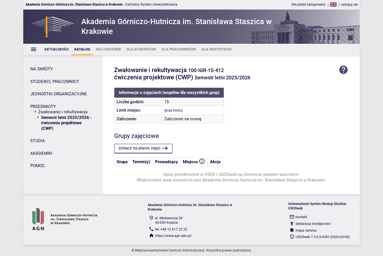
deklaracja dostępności (313, 224)
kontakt (301, 217)
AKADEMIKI (41, 153)
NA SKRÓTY (41, 69)
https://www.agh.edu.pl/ (173, 236)
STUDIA (37, 140)
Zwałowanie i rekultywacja (62, 111)
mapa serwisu (306, 230)
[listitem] (56, 49)
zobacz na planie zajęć (140, 148)
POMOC (37, 165)
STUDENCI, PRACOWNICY (54, 81)
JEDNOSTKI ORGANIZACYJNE (58, 93)
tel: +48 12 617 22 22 (171, 229)
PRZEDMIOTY (43, 106)
